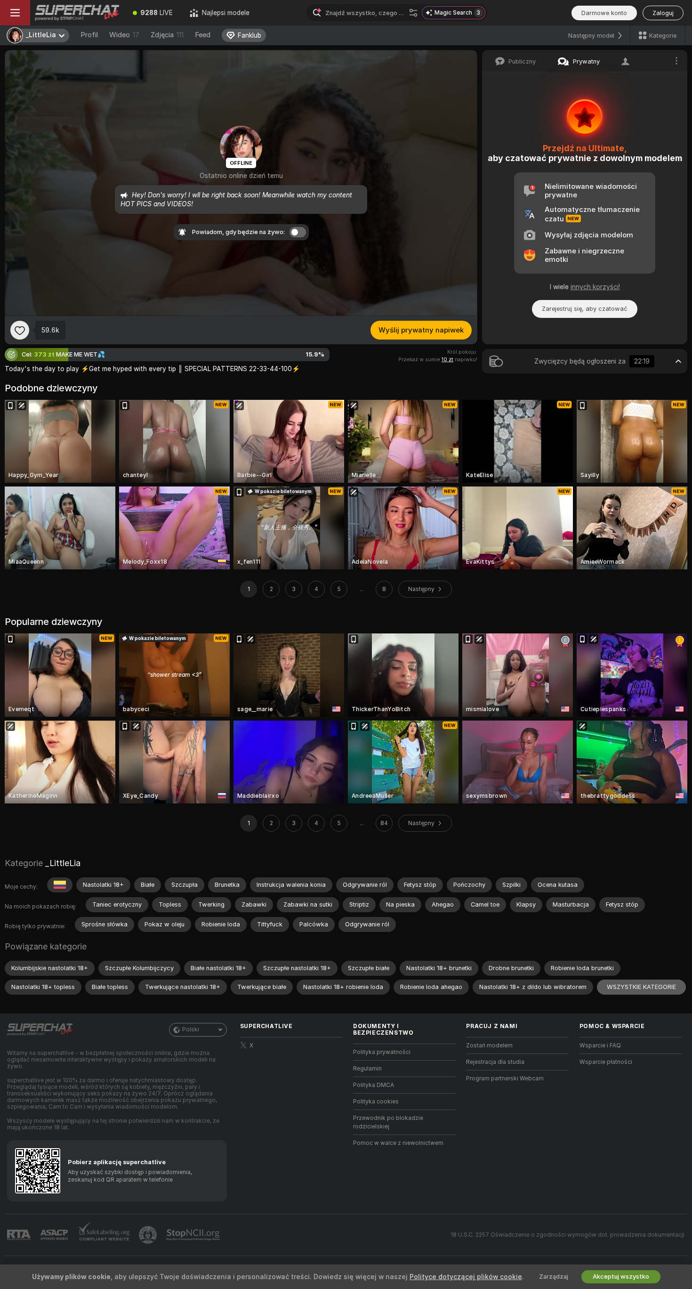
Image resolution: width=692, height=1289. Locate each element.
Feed (202, 35)
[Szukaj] (413, 12)
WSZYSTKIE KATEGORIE (641, 986)
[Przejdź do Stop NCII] (194, 1234)
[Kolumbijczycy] (59, 884)
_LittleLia (62, 863)
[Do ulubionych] (19, 330)
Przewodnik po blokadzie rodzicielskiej (388, 1122)
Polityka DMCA (373, 1085)
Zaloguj (663, 12)
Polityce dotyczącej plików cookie (466, 1277)
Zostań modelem (489, 1045)
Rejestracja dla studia (495, 1062)
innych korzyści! (595, 287)
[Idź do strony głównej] (77, 12)
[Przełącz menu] (15, 12)
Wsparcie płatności (605, 1062)
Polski (190, 1029)
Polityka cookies (376, 1101)
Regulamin (367, 1068)
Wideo (124, 35)
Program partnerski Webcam (505, 1078)
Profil (89, 35)
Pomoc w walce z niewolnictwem (398, 1143)
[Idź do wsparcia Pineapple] (149, 1235)
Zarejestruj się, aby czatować (585, 308)
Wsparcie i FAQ (600, 1045)
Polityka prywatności (381, 1052)
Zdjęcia (167, 35)
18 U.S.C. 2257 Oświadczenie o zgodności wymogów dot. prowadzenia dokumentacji (567, 1235)
